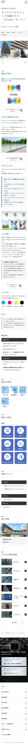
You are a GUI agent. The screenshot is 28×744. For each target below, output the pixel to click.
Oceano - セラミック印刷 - (18, 632)
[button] (2, 62)
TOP (2, 632)
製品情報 (8, 632)
